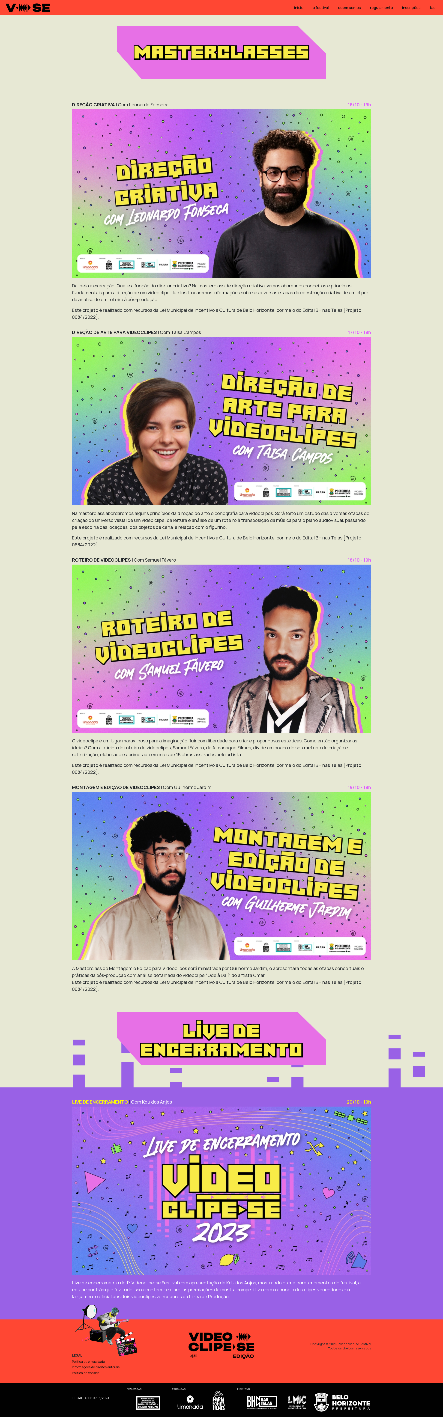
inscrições (411, 7)
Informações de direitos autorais (96, 1367)
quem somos (349, 7)
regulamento (381, 7)
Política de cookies (85, 1373)
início (298, 7)
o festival (321, 7)
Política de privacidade (88, 1362)
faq (433, 7)
